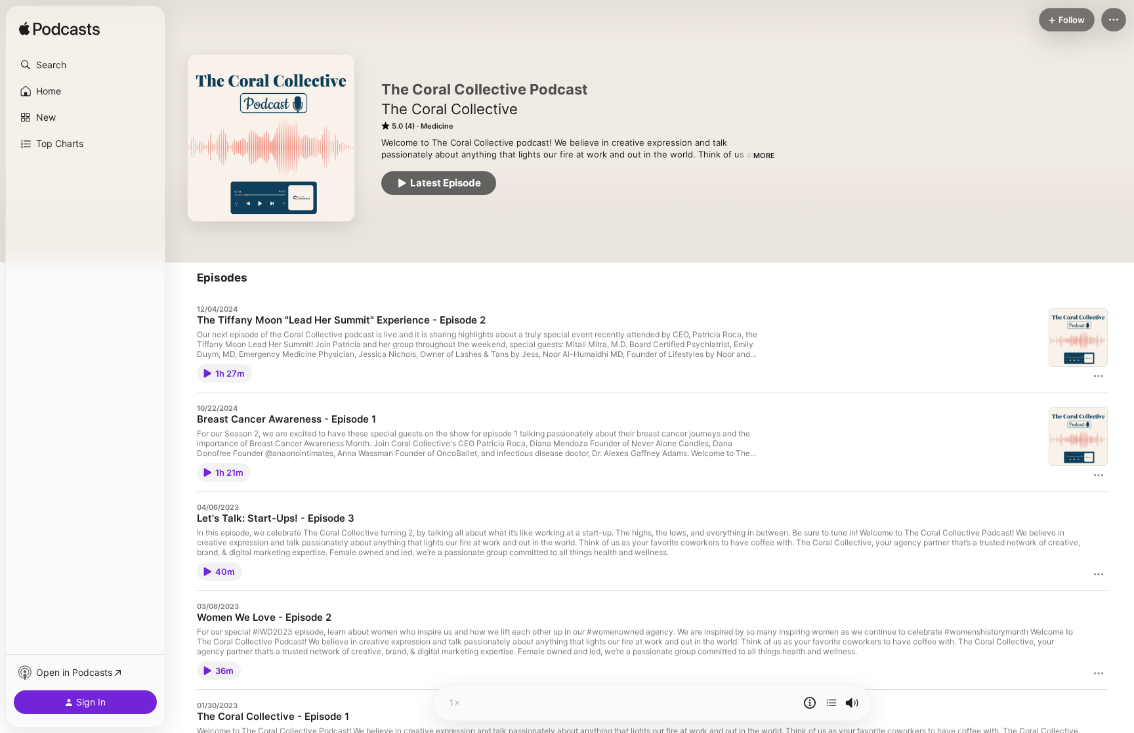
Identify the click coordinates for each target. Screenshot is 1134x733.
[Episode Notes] (810, 703)
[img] (59, 29)
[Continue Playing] (831, 703)
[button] (85, 65)
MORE (764, 155)
